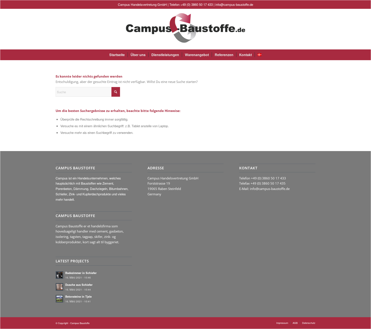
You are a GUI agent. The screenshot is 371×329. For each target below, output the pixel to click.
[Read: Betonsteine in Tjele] (59, 299)
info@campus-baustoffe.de (234, 4)
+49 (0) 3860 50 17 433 (196, 4)
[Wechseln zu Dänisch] (259, 54)
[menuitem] (117, 54)
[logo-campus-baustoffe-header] (185, 29)
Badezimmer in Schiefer (81, 273)
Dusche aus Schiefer (79, 285)
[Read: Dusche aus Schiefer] (59, 287)
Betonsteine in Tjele (78, 296)
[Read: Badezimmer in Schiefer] (59, 275)
